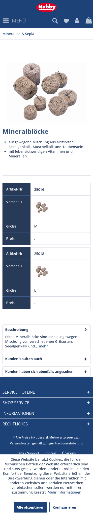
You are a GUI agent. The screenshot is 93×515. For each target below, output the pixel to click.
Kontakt (51, 453)
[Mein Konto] (77, 21)
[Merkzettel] (66, 21)
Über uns (69, 453)
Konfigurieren (64, 507)
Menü (19, 20)
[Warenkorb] (88, 21)
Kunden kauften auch (23, 358)
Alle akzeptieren (30, 507)
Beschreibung (16, 329)
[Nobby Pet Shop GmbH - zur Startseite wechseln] (46, 7)
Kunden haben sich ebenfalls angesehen (39, 371)
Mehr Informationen (64, 492)
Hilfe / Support (28, 453)
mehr (43, 346)
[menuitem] (14, 21)
